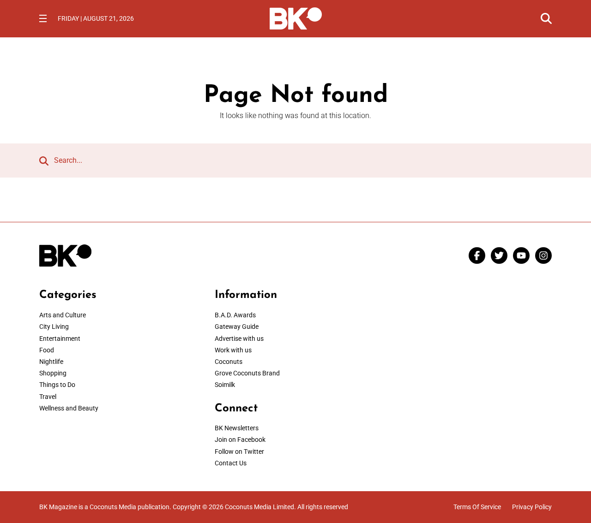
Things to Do (57, 384)
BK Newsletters (237, 428)
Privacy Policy (532, 507)
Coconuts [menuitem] (228, 361)
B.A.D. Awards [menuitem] (235, 315)
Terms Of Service (477, 507)
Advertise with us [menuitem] (239, 338)
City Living (54, 326)
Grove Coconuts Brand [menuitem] (247, 373)
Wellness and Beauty (68, 408)
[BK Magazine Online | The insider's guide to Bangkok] (296, 17)
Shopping (52, 373)
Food (46, 350)
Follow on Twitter (239, 451)
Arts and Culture (62, 315)
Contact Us (231, 463)
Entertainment (59, 338)
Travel (47, 396)
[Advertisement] (471, 346)
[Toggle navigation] (43, 18)
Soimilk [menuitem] (225, 384)
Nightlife (51, 361)
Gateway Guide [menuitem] (237, 326)
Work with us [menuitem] (233, 350)
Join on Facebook (240, 439)
